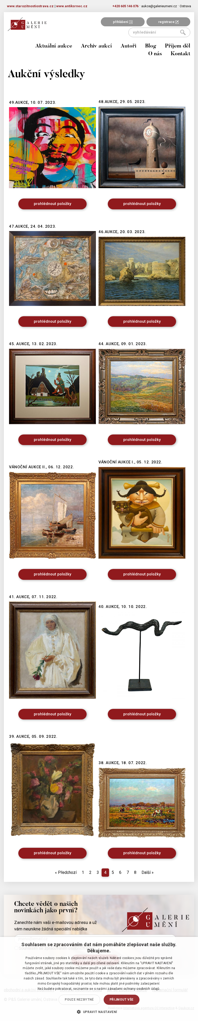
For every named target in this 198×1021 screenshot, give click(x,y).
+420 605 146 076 (125, 6)
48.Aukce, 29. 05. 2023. (122, 101)
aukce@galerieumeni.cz (159, 6)
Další (148, 872)
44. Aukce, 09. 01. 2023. (122, 344)
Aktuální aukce (53, 46)
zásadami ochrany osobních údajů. (134, 989)
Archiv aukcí (96, 46)
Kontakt (180, 54)
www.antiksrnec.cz (71, 6)
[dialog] (99, 979)
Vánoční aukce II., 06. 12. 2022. (41, 467)
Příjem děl (177, 46)
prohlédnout (52, 203)
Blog (150, 46)
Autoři (128, 46)
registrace (166, 22)
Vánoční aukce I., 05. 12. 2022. (130, 462)
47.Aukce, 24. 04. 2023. (32, 226)
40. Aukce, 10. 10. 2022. (122, 606)
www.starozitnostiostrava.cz (30, 6)
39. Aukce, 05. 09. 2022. (33, 736)
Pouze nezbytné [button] (79, 999)
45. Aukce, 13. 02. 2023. (33, 344)
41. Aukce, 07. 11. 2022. (33, 597)
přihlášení (121, 22)
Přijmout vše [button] (122, 999)
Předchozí (66, 872)
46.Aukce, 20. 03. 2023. (122, 231)
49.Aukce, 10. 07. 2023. (32, 102)
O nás (155, 54)
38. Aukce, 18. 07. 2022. (122, 763)
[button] (99, 1012)
